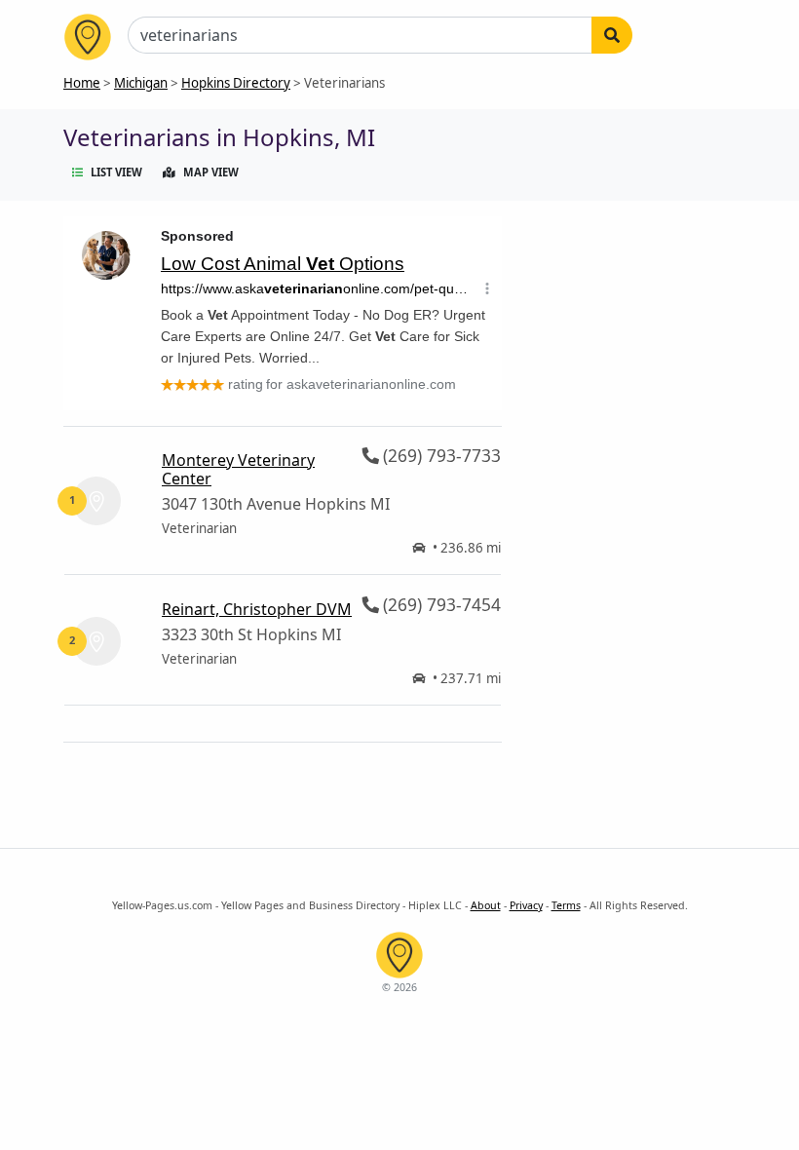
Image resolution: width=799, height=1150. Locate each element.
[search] (611, 35)
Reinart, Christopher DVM (257, 609)
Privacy (526, 905)
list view (116, 172)
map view (211, 172)
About (486, 905)
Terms (566, 905)
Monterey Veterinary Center (238, 469)
